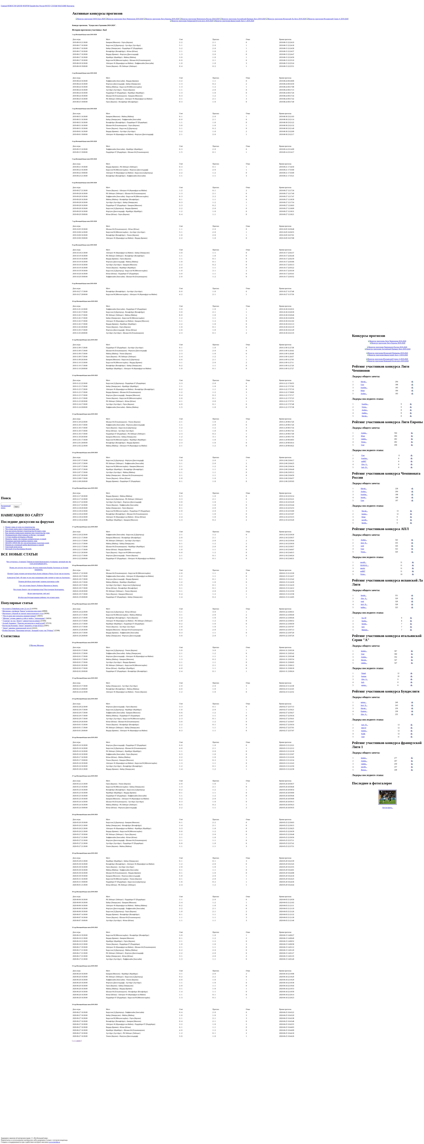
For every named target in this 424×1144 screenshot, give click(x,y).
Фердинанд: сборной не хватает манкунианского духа (22, 613)
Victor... (364, 407)
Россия (42, 6)
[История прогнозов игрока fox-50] (411, 618)
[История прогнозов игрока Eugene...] (412, 711)
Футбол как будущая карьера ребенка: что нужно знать (38, 597)
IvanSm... (364, 388)
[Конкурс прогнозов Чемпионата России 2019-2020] (200, 19)
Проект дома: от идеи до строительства (20, 527)
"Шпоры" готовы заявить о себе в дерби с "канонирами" (23, 618)
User (362, 385)
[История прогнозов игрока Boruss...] (412, 770)
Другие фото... (387, 808)
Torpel (363, 673)
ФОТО (47, 6)
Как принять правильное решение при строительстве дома (27, 533)
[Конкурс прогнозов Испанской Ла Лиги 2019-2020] (286, 19)
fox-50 (364, 618)
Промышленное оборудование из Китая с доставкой (25, 535)
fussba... (364, 621)
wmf (362, 546)
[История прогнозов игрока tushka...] (412, 608)
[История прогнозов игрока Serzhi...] (412, 498)
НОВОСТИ (11, 6)
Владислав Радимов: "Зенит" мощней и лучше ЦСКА (22, 626)
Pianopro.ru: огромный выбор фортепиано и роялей (24, 545)
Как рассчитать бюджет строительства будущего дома (25, 531)
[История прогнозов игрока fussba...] (411, 621)
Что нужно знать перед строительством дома (22, 529)
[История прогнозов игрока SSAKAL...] (413, 565)
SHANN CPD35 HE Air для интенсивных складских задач (27, 543)
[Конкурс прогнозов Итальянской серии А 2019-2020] (327, 19)
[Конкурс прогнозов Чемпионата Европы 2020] (90, 19)
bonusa (363, 676)
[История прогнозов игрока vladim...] (411, 413)
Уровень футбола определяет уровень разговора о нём (38, 581)
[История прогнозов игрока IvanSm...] (412, 388)
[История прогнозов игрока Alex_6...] (411, 465)
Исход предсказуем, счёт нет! (39, 593)
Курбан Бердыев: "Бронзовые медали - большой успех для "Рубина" (28, 630)
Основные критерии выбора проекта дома (21, 541)
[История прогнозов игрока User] (412, 385)
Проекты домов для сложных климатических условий (25, 539)
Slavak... (364, 382)
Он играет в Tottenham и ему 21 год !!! (16, 609)
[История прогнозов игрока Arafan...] (412, 394)
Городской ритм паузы (13, 547)
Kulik (363, 734)
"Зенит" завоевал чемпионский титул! (17, 628)
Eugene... (364, 711)
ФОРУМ (26, 6)
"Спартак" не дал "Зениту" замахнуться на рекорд (21, 621)
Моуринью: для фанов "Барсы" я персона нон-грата (21, 611)
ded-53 (363, 728)
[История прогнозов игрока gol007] (411, 462)
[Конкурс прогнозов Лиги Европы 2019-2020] (161, 19)
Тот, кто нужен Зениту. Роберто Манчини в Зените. (38, 585)
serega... (364, 685)
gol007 (363, 461)
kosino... (365, 514)
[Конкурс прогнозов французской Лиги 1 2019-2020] (234, 21)
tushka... (364, 607)
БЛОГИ (19, 6)
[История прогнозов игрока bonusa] (411, 676)
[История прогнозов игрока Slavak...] (412, 382)
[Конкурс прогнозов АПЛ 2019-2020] (243, 19)
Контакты (70, 6)
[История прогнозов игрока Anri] (411, 737)
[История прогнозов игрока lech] (411, 627)
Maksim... (365, 630)
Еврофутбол (34, 6)
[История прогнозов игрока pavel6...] (411, 520)
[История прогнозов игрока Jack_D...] (411, 468)
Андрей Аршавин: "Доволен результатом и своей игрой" (23, 623)
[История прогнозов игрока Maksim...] (411, 630)
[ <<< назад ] (77, 1041)
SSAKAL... (364, 565)
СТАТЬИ (54, 6)
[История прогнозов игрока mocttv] (413, 568)
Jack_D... (364, 467)
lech (363, 627)
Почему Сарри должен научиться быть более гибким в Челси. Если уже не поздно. (38, 574)
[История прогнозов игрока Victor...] (411, 407)
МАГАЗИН (62, 6)
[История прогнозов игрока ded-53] (411, 728)
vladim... (365, 413)
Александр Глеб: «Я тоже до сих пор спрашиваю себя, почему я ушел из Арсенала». (38, 578)
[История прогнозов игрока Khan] (412, 391)
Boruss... (364, 770)
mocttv (362, 568)
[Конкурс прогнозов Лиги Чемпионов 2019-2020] (124, 19)
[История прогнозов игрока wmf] (412, 546)
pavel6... (365, 520)
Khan (363, 391)
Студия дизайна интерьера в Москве (19, 537)
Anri (362, 737)
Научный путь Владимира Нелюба (18, 549)
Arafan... (364, 394)
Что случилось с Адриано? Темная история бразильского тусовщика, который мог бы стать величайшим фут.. (38, 563)
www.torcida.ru (54, 1142)
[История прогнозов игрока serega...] (411, 685)
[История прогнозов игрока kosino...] (411, 514)
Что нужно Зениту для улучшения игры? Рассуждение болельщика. (38, 589)
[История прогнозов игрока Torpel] (411, 673)
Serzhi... (363, 497)
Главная (4, 6)
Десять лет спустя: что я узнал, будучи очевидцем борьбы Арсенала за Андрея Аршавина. (38, 569)
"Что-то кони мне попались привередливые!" (19, 616)
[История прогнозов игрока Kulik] (411, 734)
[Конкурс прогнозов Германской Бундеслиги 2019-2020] (191, 21)
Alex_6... (364, 464)
